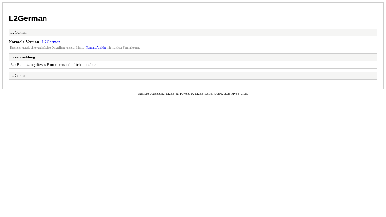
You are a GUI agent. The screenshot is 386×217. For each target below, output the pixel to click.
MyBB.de (172, 93)
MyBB (199, 93)
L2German (28, 18)
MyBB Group (239, 93)
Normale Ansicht (96, 47)
